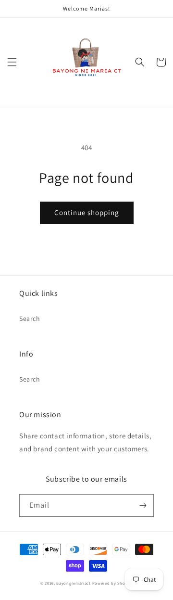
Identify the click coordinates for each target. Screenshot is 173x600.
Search (29, 318)
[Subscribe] (142, 505)
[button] (12, 62)
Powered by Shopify (112, 583)
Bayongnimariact (73, 583)
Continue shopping (86, 212)
